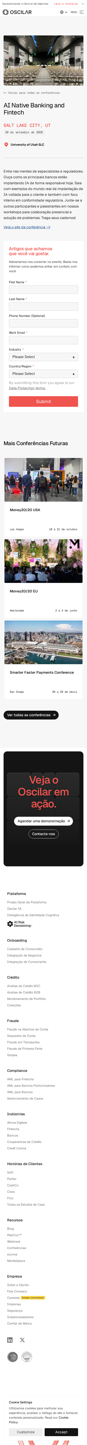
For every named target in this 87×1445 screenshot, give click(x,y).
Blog (10, 1229)
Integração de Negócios (24, 955)
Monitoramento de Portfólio (26, 999)
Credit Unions (16, 1148)
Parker (12, 1179)
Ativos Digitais (17, 1123)
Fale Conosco (17, 1291)
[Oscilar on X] (22, 1340)
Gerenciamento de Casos (25, 1098)
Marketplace (16, 1261)
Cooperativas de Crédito (24, 1142)
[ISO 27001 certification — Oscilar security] (26, 1357)
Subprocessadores (20, 1317)
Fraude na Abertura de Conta (27, 1029)
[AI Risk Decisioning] (19, 923)
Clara (11, 1192)
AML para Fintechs (20, 1079)
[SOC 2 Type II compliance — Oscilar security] (12, 1357)
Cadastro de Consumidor (25, 949)
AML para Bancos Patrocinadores (31, 1086)
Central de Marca (19, 1323)
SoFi (10, 1172)
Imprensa (14, 1304)
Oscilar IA (14, 909)
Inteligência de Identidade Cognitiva (33, 915)
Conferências (16, 1248)
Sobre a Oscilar (18, 1285)
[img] (17, 12)
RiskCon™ (14, 1235)
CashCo (13, 1185)
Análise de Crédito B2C (23, 986)
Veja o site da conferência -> (27, 227)
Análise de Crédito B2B (23, 992)
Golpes (12, 1055)
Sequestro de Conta (21, 1036)
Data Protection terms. (27, 388)
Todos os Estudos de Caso (26, 1204)
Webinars (13, 1241)
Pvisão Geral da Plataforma (26, 902)
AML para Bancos (20, 1092)
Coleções (14, 1005)
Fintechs (13, 1129)
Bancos (12, 1135)
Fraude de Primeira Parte (24, 1049)
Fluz (10, 1198)
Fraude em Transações (23, 1042)
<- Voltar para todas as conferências (32, 93)
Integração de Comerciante (26, 962)
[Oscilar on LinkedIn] (9, 1340)
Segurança (15, 1311)
